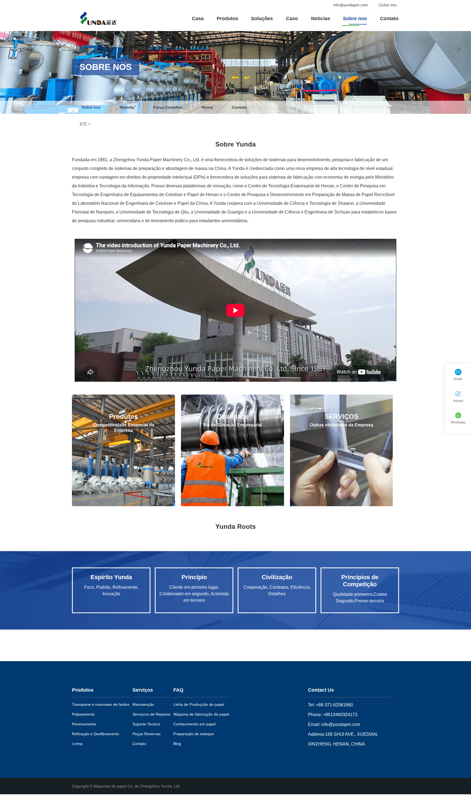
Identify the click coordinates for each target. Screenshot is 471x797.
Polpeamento (83, 714)
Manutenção (143, 704)
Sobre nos (355, 18)
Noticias (320, 18)
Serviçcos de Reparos (151, 714)
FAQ (178, 690)
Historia (127, 107)
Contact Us (321, 690)
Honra (207, 107)
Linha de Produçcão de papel (198, 704)
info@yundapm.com (350, 5)
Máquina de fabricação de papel (201, 714)
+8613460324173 (339, 714)
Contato (389, 18)
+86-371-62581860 (334, 705)
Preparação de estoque (193, 734)
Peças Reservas (146, 734)
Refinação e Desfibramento (95, 734)
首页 (83, 124)
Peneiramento (84, 724)
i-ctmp (77, 743)
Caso (292, 18)
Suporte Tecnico (146, 724)
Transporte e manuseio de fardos (100, 704)
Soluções (262, 18)
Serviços (142, 690)
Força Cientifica (168, 107)
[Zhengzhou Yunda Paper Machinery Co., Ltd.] (98, 18)
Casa (198, 18)
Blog (177, 743)
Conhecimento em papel (194, 724)
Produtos (227, 18)
